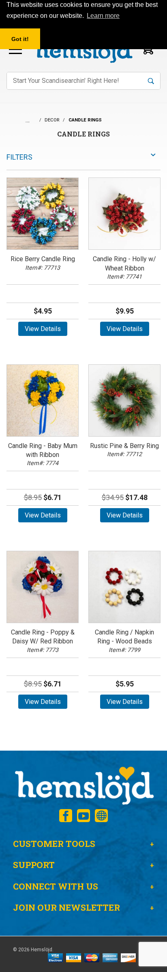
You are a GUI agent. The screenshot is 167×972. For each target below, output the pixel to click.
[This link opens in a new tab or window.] (65, 815)
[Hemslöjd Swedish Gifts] (83, 784)
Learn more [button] (103, 15)
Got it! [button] (20, 39)
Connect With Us (55, 886)
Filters (19, 157)
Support (34, 864)
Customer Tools (54, 843)
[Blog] (101, 815)
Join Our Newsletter (66, 907)
